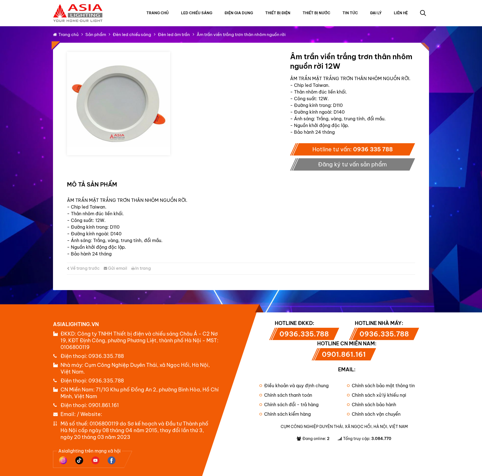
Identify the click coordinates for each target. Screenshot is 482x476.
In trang (142, 268)
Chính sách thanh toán (288, 395)
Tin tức (350, 13)
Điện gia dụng (239, 13)
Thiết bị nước (316, 13)
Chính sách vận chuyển (376, 414)
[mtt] (118, 103)
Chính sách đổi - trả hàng (291, 404)
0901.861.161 (103, 405)
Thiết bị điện (277, 13)
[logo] (78, 6)
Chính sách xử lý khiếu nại (379, 395)
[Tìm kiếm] (423, 13)
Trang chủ (157, 13)
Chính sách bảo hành (374, 404)
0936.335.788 (106, 356)
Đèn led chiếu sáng (132, 34)
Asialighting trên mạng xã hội (89, 451)
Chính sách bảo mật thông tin (383, 385)
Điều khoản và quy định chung (296, 385)
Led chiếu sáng (196, 13)
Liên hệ (401, 13)
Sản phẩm (95, 34)
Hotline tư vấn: (352, 149)
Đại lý (376, 13)
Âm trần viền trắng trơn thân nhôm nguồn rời (241, 34)
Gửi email (117, 268)
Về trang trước (84, 268)
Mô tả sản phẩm (92, 184)
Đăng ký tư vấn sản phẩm (352, 164)
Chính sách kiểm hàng (287, 414)
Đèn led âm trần (174, 34)
